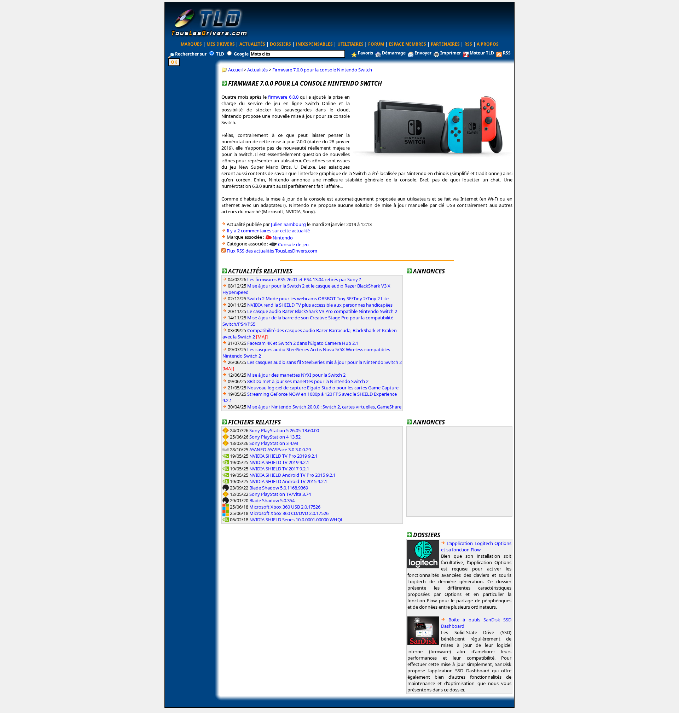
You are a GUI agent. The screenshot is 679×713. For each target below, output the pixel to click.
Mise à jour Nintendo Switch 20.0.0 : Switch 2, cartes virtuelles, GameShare (324, 407)
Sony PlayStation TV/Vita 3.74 (280, 494)
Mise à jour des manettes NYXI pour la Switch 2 (296, 375)
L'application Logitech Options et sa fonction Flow (476, 546)
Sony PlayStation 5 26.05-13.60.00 (284, 430)
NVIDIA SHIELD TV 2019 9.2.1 (279, 462)
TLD (220, 54)
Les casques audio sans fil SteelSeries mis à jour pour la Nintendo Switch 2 (324, 362)
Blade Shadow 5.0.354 (272, 500)
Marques (191, 44)
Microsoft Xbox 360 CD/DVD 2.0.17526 (289, 513)
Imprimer (450, 53)
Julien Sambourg (288, 224)
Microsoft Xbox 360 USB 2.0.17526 (284, 507)
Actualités (252, 44)
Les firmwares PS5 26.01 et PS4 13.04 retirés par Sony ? (304, 279)
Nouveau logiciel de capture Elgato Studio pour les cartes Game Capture (323, 387)
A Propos (488, 44)
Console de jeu (293, 244)
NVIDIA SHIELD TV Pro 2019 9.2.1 (283, 456)
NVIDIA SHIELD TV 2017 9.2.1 (279, 468)
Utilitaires (350, 44)
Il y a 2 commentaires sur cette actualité (268, 230)
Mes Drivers (221, 44)
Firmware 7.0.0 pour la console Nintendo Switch (322, 69)
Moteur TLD (482, 53)
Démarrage (394, 53)
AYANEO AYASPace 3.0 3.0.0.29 (280, 449)
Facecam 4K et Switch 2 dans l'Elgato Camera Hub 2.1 (302, 343)
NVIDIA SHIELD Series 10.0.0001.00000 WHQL (296, 519)
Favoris (365, 53)
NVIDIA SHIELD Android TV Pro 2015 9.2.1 (292, 475)
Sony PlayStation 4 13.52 (275, 437)
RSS (468, 44)
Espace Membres (407, 44)
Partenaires (445, 44)
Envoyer (422, 53)
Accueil (235, 69)
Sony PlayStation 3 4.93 (273, 443)
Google (241, 54)
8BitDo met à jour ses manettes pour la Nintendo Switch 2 (307, 381)
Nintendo (283, 237)
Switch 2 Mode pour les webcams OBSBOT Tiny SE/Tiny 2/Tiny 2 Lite (318, 298)
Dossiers (280, 44)
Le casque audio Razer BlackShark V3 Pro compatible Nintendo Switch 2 (322, 311)
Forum (376, 44)
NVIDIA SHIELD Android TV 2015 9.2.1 (288, 481)
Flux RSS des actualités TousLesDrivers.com (272, 251)
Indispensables (314, 44)
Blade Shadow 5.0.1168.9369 (278, 488)
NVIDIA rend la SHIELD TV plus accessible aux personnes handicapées (320, 305)
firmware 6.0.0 (283, 97)
